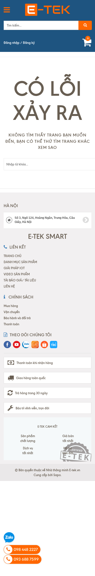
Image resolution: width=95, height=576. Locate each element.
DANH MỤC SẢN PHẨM (20, 262)
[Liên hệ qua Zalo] (9, 537)
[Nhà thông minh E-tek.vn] (47, 10)
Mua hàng (11, 306)
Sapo (57, 475)
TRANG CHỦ (12, 256)
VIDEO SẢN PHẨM (17, 274)
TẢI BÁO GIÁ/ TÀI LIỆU (20, 280)
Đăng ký (29, 43)
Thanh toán (11, 324)
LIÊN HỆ (9, 286)
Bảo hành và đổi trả (17, 318)
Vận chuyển (12, 312)
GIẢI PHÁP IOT (14, 268)
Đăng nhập (11, 43)
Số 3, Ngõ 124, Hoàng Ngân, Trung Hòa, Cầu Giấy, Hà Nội (45, 220)
